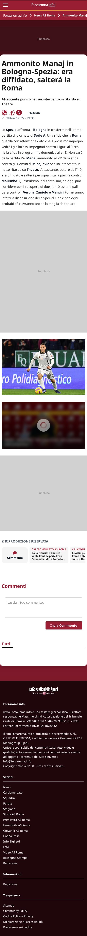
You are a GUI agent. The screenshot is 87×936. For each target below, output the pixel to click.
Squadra (9, 798)
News (7, 787)
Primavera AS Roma (16, 820)
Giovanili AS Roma (15, 831)
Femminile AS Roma (16, 825)
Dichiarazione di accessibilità (23, 922)
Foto (6, 847)
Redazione (10, 863)
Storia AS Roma (13, 814)
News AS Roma (44, 15)
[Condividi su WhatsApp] (4, 112)
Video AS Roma (13, 852)
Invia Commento (63, 625)
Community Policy (15, 911)
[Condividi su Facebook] (12, 112)
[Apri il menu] (5, 4)
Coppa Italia (11, 836)
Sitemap (8, 905)
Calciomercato (12, 792)
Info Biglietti (11, 841)
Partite (7, 803)
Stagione (9, 809)
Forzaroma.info (15, 15)
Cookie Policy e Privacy (18, 916)
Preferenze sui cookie (17, 927)
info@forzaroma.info (17, 761)
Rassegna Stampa (15, 858)
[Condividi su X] (19, 112)
